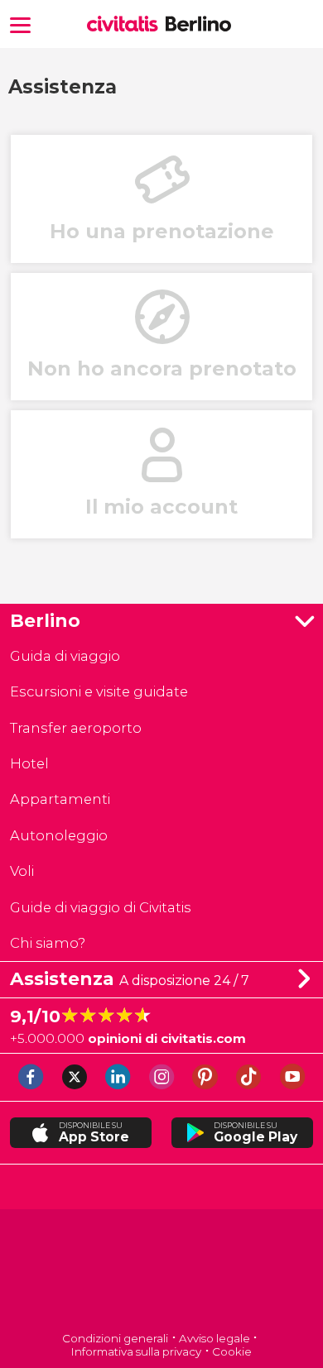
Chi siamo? (47, 943)
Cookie (232, 1351)
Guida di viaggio (65, 656)
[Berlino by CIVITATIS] (126, 25)
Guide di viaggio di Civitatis (100, 907)
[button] (20, 23)
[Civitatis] (161, 1272)
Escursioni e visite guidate (99, 691)
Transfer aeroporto (76, 728)
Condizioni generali (115, 1338)
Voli (22, 871)
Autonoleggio (59, 835)
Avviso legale (214, 1338)
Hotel (29, 763)
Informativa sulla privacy (136, 1351)
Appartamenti (60, 799)
